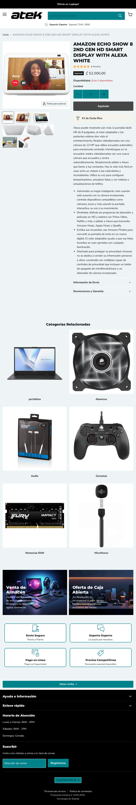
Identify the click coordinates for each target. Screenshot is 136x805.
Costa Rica (66, 780)
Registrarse (58, 763)
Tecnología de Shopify (68, 798)
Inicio (6, 34)
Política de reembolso (81, 791)
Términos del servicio (55, 791)
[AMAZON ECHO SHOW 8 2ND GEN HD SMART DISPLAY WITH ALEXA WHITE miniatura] (8, 117)
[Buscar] (120, 16)
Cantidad (78, 86)
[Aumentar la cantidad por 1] (104, 94)
